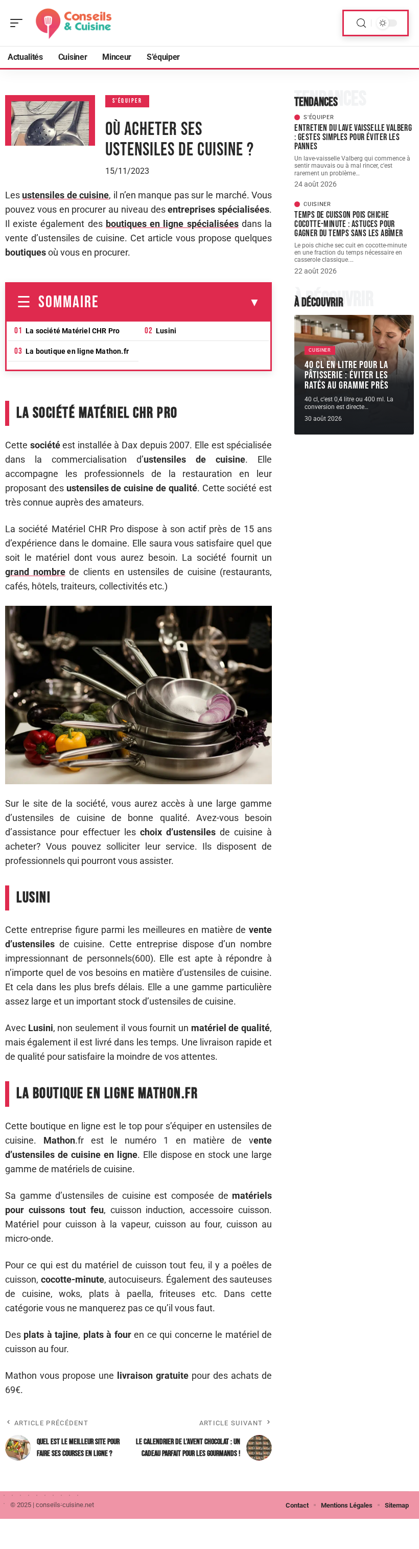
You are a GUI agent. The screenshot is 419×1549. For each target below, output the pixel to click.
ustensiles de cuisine (65, 195)
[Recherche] (361, 23)
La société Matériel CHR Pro (73, 331)
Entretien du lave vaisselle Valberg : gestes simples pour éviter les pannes (353, 137)
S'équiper (127, 101)
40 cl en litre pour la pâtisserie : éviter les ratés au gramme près (346, 375)
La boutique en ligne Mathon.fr (77, 351)
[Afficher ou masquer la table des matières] (179, 303)
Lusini (166, 331)
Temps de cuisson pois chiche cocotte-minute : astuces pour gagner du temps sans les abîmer (348, 224)
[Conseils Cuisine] (74, 23)
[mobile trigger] (19, 23)
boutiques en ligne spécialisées (172, 223)
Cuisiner (317, 204)
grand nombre (35, 571)
